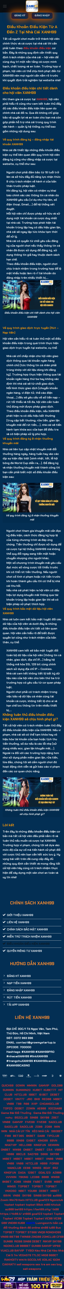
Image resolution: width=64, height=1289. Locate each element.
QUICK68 (8, 1085)
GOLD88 (57, 1085)
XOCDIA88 (55, 1108)
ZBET (55, 1117)
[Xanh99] (32, 6)
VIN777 (19, 1099)
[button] (5, 6)
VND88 (12, 1223)
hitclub (56, 1205)
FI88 (8, 1136)
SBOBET (57, 1131)
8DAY (46, 1168)
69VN (53, 1140)
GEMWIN (53, 1145)
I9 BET (43, 1095)
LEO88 (34, 1177)
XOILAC (47, 1260)
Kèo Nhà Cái (43, 1250)
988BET (25, 1246)
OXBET (31, 1140)
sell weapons (26, 1264)
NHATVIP (11, 1145)
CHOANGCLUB (49, 1104)
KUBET (37, 1090)
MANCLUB (14, 1168)
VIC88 (18, 1218)
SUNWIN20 (23, 1090)
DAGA (22, 1172)
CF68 (60, 1237)
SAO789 (33, 1154)
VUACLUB (7, 1250)
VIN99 (5, 1237)
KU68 (21, 1223)
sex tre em (42, 1264)
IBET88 (14, 1237)
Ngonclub (56, 1200)
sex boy (56, 1264)
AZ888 (57, 1172)
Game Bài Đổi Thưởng (16, 1113)
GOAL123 (44, 1172)
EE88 (26, 1168)
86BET (53, 1255)
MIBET (57, 1099)
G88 (4, 1223)
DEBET (55, 1095)
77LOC (36, 1255)
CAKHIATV (9, 1264)
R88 (26, 1104)
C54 (49, 1150)
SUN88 (8, 1241)
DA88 (41, 1136)
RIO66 (18, 1241)
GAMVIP (44, 1085)
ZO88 (38, 1127)
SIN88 (34, 1117)
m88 (47, 1205)
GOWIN (20, 1085)
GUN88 (36, 1246)
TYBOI (30, 1250)
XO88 (17, 1182)
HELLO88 (25, 1145)
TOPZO (7, 1108)
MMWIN (32, 1085)
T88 (19, 1104)
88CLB (20, 1154)
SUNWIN (8, 1090)
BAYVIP (19, 1250)
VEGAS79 (24, 1255)
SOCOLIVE (34, 1260)
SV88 (48, 1182)
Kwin (21, 1200)
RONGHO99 (53, 1232)
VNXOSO (10, 1191)
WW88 (17, 1150)
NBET (22, 1191)
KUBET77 (50, 1090)
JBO (29, 1099)
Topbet (59, 1214)
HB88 (10, 1154)
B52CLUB (21, 1117)
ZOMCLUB (49, 1237)
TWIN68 (25, 1237)
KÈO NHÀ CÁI (40, 1131)
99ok (39, 1205)
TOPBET (24, 1186)
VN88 (10, 1104)
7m (16, 1255)
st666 (27, 1214)
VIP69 (56, 1246)
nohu (8, 1117)
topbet (9, 1205)
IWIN (57, 1127)
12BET (32, 1172)
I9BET (33, 1095)
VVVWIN (11, 1177)
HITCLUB (20, 1095)
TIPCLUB (53, 1136)
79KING (23, 1177)
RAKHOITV (11, 1260)
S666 (44, 1154)
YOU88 (32, 1191)
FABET (37, 1182)
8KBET (30, 1136)
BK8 (37, 1099)
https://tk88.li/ (11, 1214)
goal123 (43, 1200)
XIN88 (20, 1140)
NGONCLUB (11, 1246)
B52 (55, 1168)
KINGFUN (40, 1145)
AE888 (41, 1108)
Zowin (4, 1200)
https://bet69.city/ (38, 1209)
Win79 (13, 1200)
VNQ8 (41, 1232)
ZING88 (36, 1237)
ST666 (32, 1232)
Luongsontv (44, 1223)
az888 (57, 1195)
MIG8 (44, 1255)
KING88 (43, 1140)
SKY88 (44, 1117)
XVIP (34, 1104)
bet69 (19, 1209)
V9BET (59, 1150)
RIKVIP (47, 1241)
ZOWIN (30, 1108)
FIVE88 (30, 1122)
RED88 (46, 1099)
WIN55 (37, 1168)
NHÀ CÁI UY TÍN (19, 1131)
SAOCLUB (55, 1122)
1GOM (56, 1260)
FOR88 (54, 1163)
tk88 (55, 1209)
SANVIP (47, 1246)
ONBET (5, 1150)
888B (10, 1140)
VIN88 (6, 1122)
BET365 (18, 1136)
